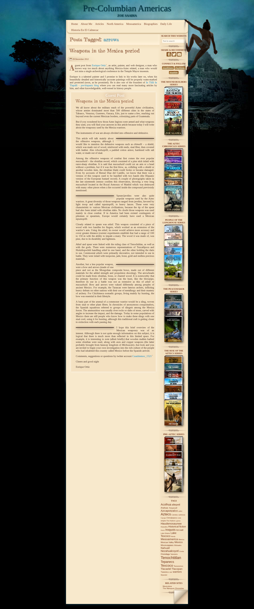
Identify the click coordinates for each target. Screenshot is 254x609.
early (179, 518)
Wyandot (164, 575)
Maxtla (173, 536)
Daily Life (166, 23)
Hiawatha (164, 527)
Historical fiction (177, 526)
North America (115, 23)
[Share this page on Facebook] (169, 54)
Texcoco (167, 565)
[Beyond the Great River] (173, 279)
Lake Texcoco (168, 534)
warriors (177, 571)
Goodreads (168, 68)
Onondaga (165, 554)
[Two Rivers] (173, 341)
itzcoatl (179, 530)
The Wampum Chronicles (173, 588)
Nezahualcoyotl (170, 551)
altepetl (176, 504)
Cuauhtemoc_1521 (142, 356)
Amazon (174, 73)
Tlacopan (177, 568)
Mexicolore (167, 586)
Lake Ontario (165, 533)
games (178, 521)
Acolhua (166, 504)
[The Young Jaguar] (173, 491)
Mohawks (178, 545)
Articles (99, 23)
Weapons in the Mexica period (105, 51)
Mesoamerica (133, 23)
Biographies (151, 23)
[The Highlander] (173, 425)
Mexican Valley (167, 542)
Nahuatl (165, 548)
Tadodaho (174, 554)
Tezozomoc (178, 566)
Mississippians (167, 545)
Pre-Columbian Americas (127, 8)
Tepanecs (167, 562)
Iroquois (170, 529)
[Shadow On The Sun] (173, 134)
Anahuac (164, 508)
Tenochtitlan (171, 557)
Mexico (178, 542)
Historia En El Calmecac (85, 30)
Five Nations (171, 521)
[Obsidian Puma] (173, 210)
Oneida (181, 551)
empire (163, 521)
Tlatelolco (165, 572)
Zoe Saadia (127, 15)
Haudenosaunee (171, 523)
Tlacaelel (166, 568)
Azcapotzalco (169, 510)
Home (74, 23)
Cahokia (175, 515)
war (170, 572)
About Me (86, 23)
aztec (180, 511)
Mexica (181, 540)
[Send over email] (179, 54)
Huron (163, 530)
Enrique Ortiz (99, 65)
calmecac (181, 515)
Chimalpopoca (171, 518)
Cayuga (163, 518)
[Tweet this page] (174, 54)
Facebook (180, 68)
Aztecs (166, 514)
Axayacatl (173, 508)
